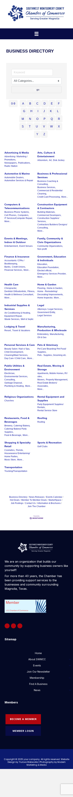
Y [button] (37, 134)
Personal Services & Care (19, 345)
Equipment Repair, (13, 316)
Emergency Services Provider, (51, 273)
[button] (70, 659)
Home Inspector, (45, 297)
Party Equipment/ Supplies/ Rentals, (50, 406)
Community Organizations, (50, 246)
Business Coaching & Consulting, (47, 183)
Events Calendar (54, 497)
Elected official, (44, 270)
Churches (9, 400)
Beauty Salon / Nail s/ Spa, (17, 349)
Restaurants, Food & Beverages (16, 420)
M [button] (23, 118)
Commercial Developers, (49, 215)
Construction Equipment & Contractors (52, 206)
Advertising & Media (16, 152)
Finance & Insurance (16, 256)
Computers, (23, 215)
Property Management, (57, 379)
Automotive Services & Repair (18, 180)
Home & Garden (46, 284)
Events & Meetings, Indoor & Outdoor (16, 240)
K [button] (51, 111)
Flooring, (41, 288)
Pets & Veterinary (47, 345)
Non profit (42, 249)
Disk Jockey (58, 160)
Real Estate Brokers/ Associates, (47, 384)
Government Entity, (46, 312)
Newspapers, (10, 163)
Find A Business (38, 683)
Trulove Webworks (28, 762)
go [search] (37, 89)
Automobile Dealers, (14, 177)
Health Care (11, 284)
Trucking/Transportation (15, 471)
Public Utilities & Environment (14, 367)
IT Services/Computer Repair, (18, 218)
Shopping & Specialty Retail (17, 444)
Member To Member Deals (34, 500)
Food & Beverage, (13, 435)
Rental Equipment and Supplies (50, 398)
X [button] (59, 126)
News (37, 690)
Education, (42, 264)
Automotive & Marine (17, 173)
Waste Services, (12, 319)
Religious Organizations (19, 396)
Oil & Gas (41, 337)
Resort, (7, 330)
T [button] (30, 126)
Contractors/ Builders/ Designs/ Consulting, (52, 226)
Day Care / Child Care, (15, 358)
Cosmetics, (9, 450)
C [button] (37, 103)
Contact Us (30, 503)
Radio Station (11, 166)
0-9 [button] (13, 103)
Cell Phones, (10, 215)
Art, (50, 160)
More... (64, 197)
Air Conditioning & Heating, (17, 313)
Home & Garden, (55, 288)
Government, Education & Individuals (51, 258)
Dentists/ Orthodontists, (15, 291)
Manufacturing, (57, 334)
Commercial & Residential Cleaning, (50, 192)
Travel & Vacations (21, 330)
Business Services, (46, 187)
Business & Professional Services (52, 175)
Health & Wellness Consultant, (19, 294)
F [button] (59, 103)
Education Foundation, (48, 267)
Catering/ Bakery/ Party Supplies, (15, 430)
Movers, (41, 379)
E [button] (52, 103)
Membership (37, 677)
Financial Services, (13, 270)
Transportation (13, 467)
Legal (40, 305)
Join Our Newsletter (38, 671)
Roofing (42, 418)
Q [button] (52, 118)
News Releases (36, 497)
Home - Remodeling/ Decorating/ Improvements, (50, 293)
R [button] (59, 118)
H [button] (31, 111)
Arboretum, (42, 160)
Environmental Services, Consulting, (16, 378)
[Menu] (36, 33)
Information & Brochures (49, 503)
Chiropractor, (10, 288)
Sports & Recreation (49, 442)
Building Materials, (46, 212)
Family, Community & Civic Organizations (50, 240)
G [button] (24, 111)
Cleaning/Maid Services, (16, 355)
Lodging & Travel (14, 326)
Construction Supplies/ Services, (48, 220)
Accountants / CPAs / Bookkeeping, (14, 262)
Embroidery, (43, 334)
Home (38, 653)
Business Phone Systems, (16, 212)
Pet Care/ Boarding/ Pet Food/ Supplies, (51, 350)
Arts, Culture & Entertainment (46, 154)
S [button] (23, 126)
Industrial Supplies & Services (17, 307)
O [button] (37, 118)
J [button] (44, 111)
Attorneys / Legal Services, (50, 309)
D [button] (45, 103)
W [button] (51, 126)
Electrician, (9, 373)
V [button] (44, 126)
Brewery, (8, 425)
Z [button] (44, 134)
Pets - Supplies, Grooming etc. (51, 355)
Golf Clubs (42, 446)
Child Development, (14, 352)
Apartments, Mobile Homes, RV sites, (52, 375)
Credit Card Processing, (48, 197)
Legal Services (44, 315)
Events (37, 665)
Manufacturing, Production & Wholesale (52, 328)
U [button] (37, 126)
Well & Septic (27, 319)
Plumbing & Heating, (14, 386)
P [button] (45, 118)
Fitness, (31, 291)
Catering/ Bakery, (22, 425)
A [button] (23, 103)
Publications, (24, 163)
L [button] (58, 111)
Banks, (7, 267)
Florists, (19, 450)
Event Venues (26, 246)
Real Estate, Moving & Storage (50, 367)
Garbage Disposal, (13, 383)
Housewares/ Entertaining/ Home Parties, (17, 455)
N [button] (30, 118)
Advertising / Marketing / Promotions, (15, 158)
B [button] (30, 103)
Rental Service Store (47, 410)
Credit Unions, (19, 267)
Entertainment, (11, 246)
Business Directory (18, 497)
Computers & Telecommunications (17, 206)
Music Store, (10, 459)
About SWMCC (37, 659)
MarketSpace (55, 500)
